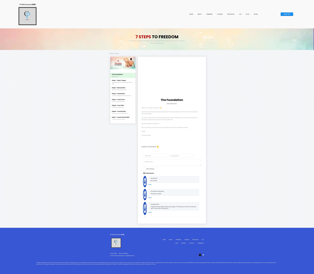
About (200, 14)
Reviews (183, 243)
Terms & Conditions (123, 253)
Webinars (209, 14)
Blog (247, 14)
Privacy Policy (113, 253)
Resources (231, 14)
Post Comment (150, 169)
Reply (149, 184)
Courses (220, 14)
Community (200, 243)
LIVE (240, 14)
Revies (256, 14)
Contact (191, 243)
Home (191, 14)
